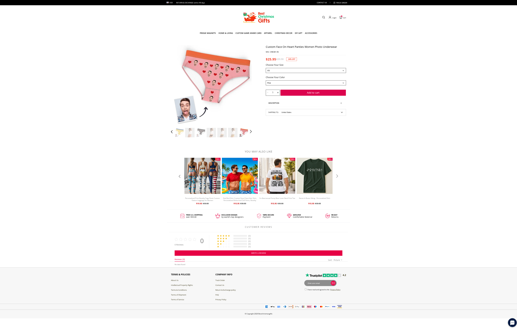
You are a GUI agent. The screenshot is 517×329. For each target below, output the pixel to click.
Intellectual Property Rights (182, 285)
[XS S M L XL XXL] (306, 70)
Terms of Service (177, 299)
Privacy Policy (220, 299)
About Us (174, 280)
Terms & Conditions (179, 290)
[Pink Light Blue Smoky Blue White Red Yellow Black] (306, 82)
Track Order (341, 3)
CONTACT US (322, 2)
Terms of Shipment (178, 295)
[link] (208, 33)
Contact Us (219, 285)
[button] (324, 17)
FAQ (217, 295)
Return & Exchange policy (225, 290)
